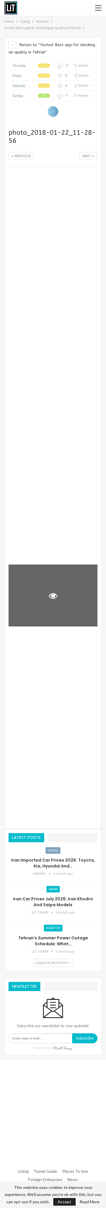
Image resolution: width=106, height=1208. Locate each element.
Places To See (75, 1171)
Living (53, 850)
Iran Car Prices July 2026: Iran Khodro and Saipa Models (53, 902)
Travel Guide (45, 1171)
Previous (22, 156)
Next (87, 156)
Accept (64, 1201)
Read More (90, 1202)
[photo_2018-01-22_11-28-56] (53, 202)
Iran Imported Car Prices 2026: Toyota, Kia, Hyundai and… (53, 863)
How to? (53, 928)
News (53, 889)
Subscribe (85, 1038)
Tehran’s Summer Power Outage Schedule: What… (53, 941)
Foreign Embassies (45, 1179)
